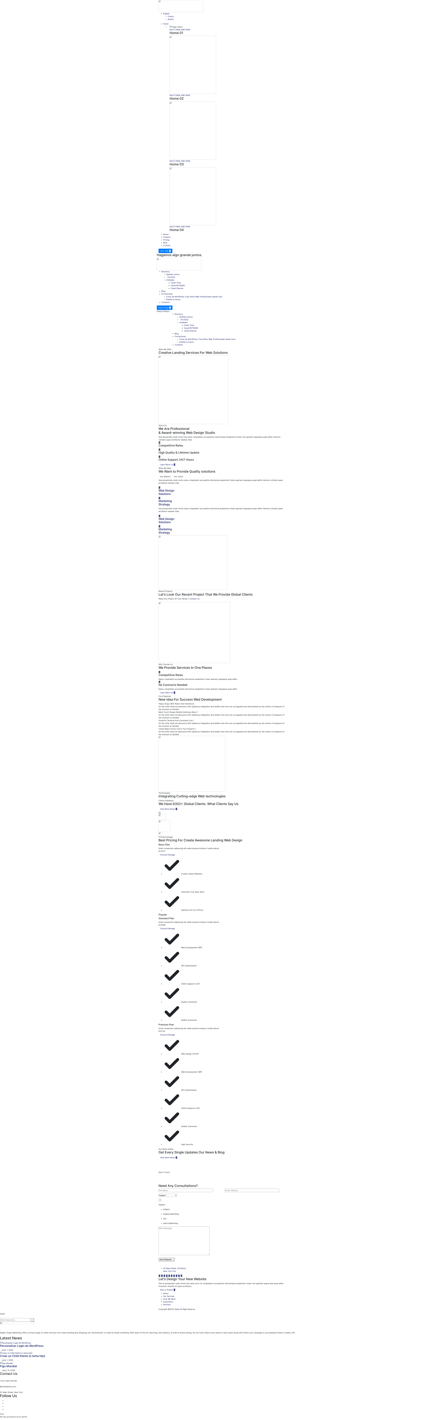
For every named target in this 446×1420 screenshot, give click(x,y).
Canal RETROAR (178, 285)
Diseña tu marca (173, 299)
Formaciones (167, 294)
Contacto (165, 302)
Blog (163, 291)
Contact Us (195, 599)
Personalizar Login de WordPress (22, 1346)
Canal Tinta (176, 283)
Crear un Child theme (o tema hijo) (22, 1356)
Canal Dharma (177, 288)
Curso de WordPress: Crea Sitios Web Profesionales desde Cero (194, 296)
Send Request (165, 1259)
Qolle (177, 1309)
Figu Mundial (8, 1366)
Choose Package (167, 855)
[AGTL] (160, 311)
